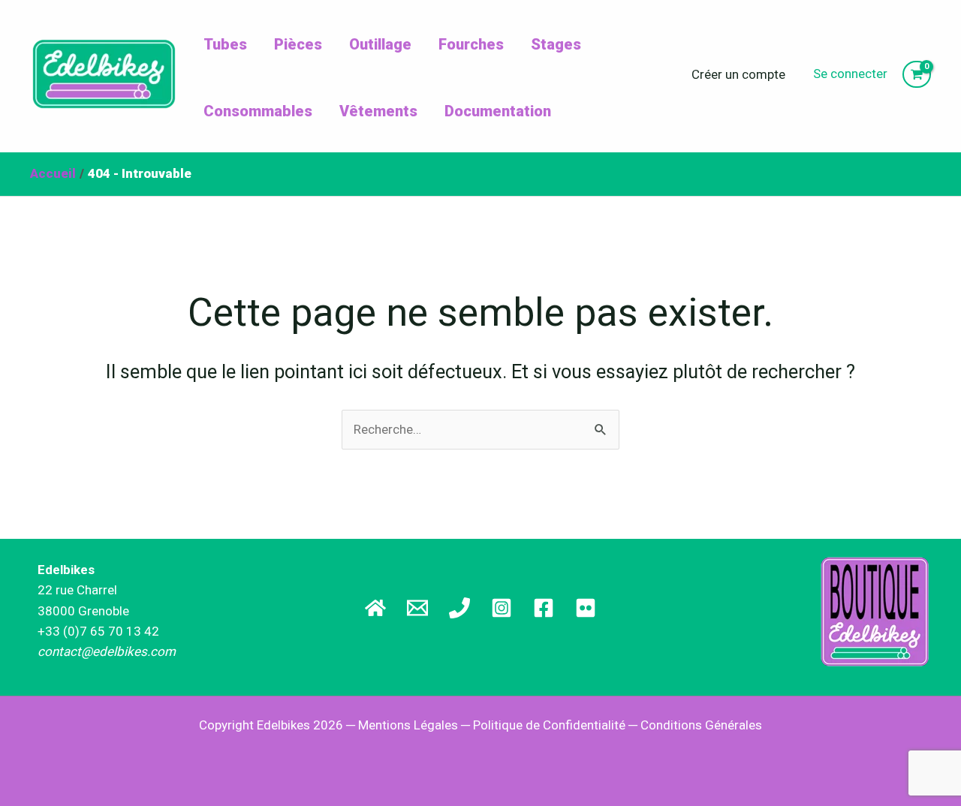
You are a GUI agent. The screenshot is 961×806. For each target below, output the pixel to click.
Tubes (225, 44)
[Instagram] (501, 607)
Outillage (380, 44)
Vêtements (378, 111)
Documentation (497, 111)
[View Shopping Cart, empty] (916, 75)
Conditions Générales (701, 724)
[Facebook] (543, 607)
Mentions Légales (408, 724)
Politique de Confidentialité (549, 724)
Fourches (471, 44)
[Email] (417, 607)
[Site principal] (375, 607)
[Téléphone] (459, 607)
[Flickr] (585, 607)
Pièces (298, 44)
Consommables (257, 111)
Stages (556, 44)
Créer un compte (738, 74)
